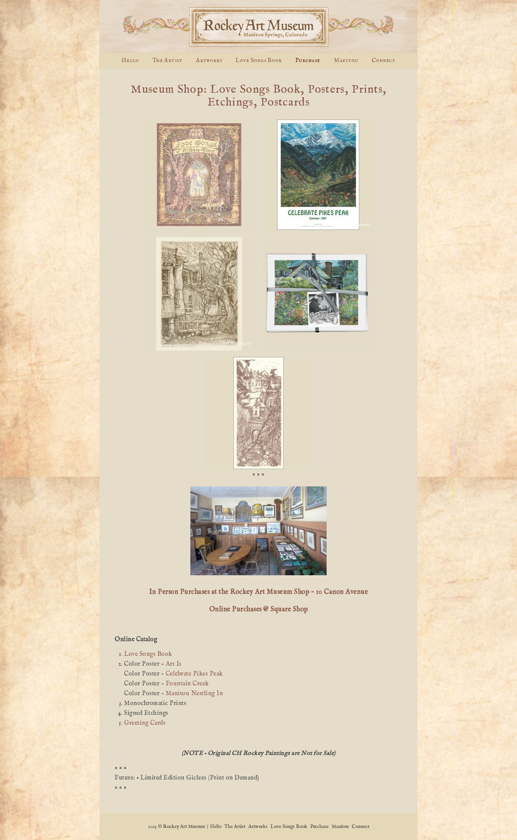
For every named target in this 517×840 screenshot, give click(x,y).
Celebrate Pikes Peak (194, 674)
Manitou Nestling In (194, 693)
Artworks (209, 60)
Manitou (346, 60)
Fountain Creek (187, 684)
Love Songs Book (258, 60)
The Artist (167, 60)
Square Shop (289, 609)
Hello (130, 60)
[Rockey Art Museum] (258, 26)
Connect (384, 60)
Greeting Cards (144, 723)
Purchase (307, 60)
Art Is (174, 664)
